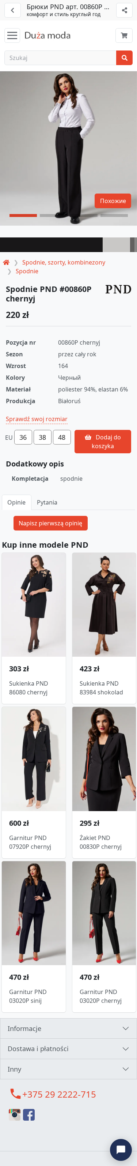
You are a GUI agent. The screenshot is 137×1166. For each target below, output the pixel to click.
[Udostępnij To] (124, 10)
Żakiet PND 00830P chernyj (101, 842)
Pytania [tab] (47, 502)
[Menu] (12, 35)
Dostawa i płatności (38, 1048)
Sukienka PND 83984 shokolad (101, 687)
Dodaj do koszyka (106, 441)
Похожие (113, 201)
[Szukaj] (124, 57)
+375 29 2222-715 (59, 1094)
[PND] (118, 288)
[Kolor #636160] (132, 244)
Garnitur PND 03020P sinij (28, 996)
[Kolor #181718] (51, 244)
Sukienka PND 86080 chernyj (28, 687)
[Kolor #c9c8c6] (116, 244)
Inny (14, 1069)
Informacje (24, 1028)
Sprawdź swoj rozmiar (37, 419)
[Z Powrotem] (12, 10)
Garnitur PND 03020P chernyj (101, 996)
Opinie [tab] (16, 502)
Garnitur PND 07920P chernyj (30, 842)
